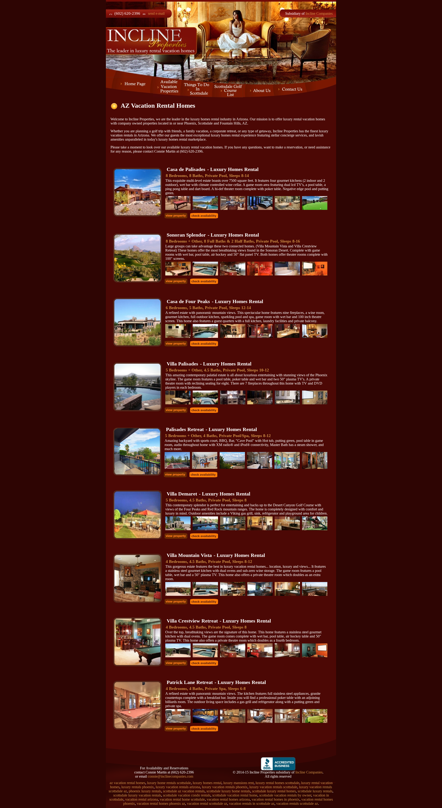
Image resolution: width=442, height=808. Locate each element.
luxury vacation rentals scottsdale (273, 787)
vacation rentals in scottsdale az (251, 803)
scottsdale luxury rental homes (274, 791)
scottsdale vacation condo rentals (186, 795)
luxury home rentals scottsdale (169, 783)
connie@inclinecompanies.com (170, 776)
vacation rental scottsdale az (207, 803)
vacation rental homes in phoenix (276, 799)
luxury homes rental (207, 783)
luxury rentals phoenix (137, 787)
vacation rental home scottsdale (182, 799)
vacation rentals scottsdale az (297, 803)
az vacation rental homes (127, 783)
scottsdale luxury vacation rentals (137, 795)
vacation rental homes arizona (228, 799)
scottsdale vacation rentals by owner (285, 795)
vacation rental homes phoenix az (161, 803)
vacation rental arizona (141, 799)
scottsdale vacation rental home (234, 795)
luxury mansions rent (238, 783)
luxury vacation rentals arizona (178, 787)
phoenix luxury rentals (145, 791)
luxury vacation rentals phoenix (224, 787)
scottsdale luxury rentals (315, 791)
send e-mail (156, 13)
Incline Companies (319, 13)
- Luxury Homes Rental (213, 169)
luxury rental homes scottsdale (277, 783)
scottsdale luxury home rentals (228, 791)
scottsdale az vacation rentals (184, 791)
